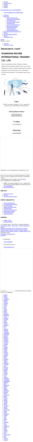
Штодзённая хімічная (12, 26)
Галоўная (6, 15)
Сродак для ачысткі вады (13, 24)
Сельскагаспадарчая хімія (13, 19)
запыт (24, 179)
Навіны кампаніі (8, 221)
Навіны (6, 33)
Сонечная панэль (11, 28)
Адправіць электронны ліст (8, 234)
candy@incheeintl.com (16, 115)
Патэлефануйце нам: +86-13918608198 (11, 10)
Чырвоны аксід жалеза (21, 228)
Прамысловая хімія (12, 27)
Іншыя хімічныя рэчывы (13, 22)
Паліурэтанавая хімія (12, 17)
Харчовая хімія (11, 23)
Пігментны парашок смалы (8, 228)
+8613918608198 (16, 133)
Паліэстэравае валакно (12, 231)
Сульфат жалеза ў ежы (24, 231)
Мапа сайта (15, 225)
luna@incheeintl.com (16, 114)
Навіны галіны (7, 220)
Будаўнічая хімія (11, 20)
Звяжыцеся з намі (8, 37)
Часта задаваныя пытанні (10, 34)
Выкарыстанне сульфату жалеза (9, 229)
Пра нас (6, 35)
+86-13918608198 (8, 186)
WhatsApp (3, 235)
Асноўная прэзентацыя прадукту (12, 31)
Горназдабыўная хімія (12, 30)
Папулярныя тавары (6, 225)
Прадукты (6, 16)
